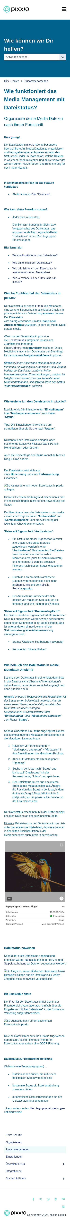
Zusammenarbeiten (36, 81)
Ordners (16, 347)
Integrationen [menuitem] (14, 1171)
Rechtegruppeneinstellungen (47, 1108)
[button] (63, 1164)
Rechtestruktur (17, 340)
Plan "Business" (40, 194)
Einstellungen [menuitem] (14, 1156)
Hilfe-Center (11, 81)
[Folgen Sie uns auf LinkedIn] (63, 1206)
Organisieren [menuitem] (13, 1142)
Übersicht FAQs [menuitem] (15, 1163)
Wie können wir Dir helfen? (28, 45)
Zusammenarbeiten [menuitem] (17, 1149)
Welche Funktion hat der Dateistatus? (35, 255)
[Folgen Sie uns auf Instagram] (48, 1199)
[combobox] (31, 57)
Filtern (39, 305)
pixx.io (30, 144)
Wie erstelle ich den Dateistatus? (32, 262)
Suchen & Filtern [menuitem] (16, 1178)
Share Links (22, 584)
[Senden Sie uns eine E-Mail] (63, 1199)
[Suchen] (62, 57)
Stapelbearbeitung (15, 963)
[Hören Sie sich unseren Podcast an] (55, 1199)
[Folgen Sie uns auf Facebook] (33, 1199)
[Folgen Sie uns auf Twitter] (40, 1199)
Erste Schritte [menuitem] (14, 1135)
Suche (33, 428)
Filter (12, 1001)
